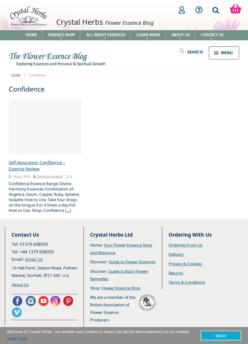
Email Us (34, 259)
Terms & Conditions (187, 282)
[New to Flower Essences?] (199, 9)
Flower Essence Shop (121, 288)
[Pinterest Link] (69, 301)
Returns (176, 273)
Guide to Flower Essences (131, 262)
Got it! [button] (221, 335)
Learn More (148, 36)
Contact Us (212, 36)
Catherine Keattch (50, 176)
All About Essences (105, 36)
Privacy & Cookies (185, 264)
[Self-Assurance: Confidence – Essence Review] (45, 127)
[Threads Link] (56, 301)
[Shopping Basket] (235, 9)
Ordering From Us (185, 245)
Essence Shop (61, 36)
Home (31, 34)
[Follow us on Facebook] (17, 301)
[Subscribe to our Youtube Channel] (43, 301)
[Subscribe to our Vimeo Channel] (17, 312)
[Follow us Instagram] (30, 301)
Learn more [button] (17, 338)
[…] (68, 210)
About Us (180, 36)
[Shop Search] (216, 9)
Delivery (176, 254)
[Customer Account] (181, 9)
